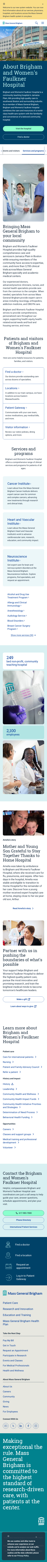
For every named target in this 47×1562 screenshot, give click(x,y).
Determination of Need (19, 1112)
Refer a (10, 1072)
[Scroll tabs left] (1, 150)
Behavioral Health (16, 1117)
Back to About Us (13, 30)
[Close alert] (42, 4)
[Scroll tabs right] (45, 150)
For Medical (16, 1365)
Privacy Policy (23, 1556)
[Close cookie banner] (36, 1537)
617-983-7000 (25, 1213)
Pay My (8, 1340)
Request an (15, 1350)
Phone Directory (23, 1220)
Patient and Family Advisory (21, 1067)
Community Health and (19, 1094)
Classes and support (17, 1134)
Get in (9, 1345)
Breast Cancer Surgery (18, 627)
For (10, 1411)
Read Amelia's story (22, 908)
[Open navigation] (42, 23)
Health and (13, 1370)
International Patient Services (23, 1227)
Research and (18, 1309)
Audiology (16, 615)
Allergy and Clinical (17, 604)
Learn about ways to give (21, 1006)
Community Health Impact (19, 1099)
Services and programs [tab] (33, 151)
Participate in (14, 1355)
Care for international (18, 1057)
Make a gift (22, 999)
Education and (17, 1315)
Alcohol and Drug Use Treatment (18, 596)
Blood (15, 620)
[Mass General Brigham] (12, 23)
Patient (10, 1303)
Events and (13, 1360)
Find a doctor (23, 137)
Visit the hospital (23, 128)
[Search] (36, 23)
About (7, 1386)
